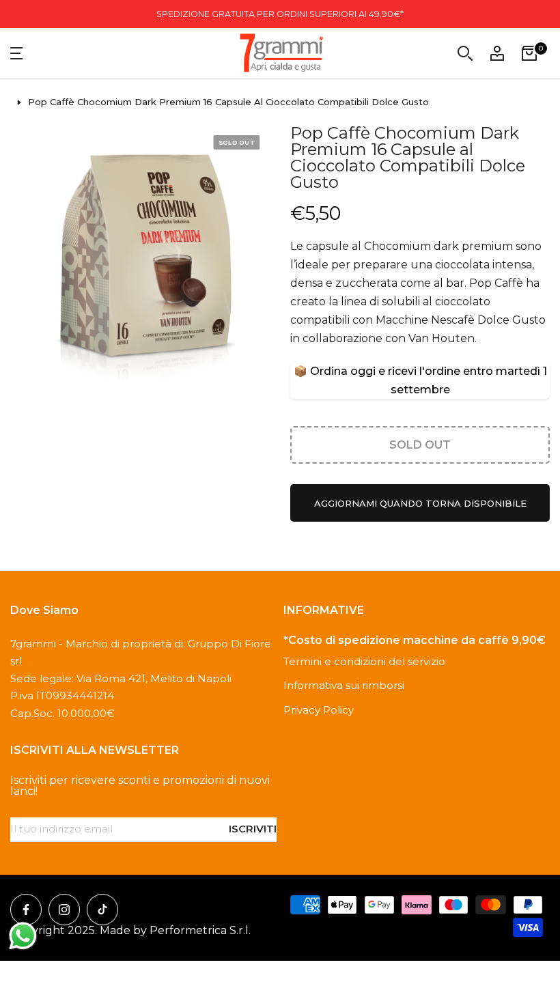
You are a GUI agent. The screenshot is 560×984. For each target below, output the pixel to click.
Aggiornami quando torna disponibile (420, 503)
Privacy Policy (318, 709)
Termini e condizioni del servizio (364, 661)
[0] (529, 53)
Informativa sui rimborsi (343, 685)
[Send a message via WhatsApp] (23, 936)
